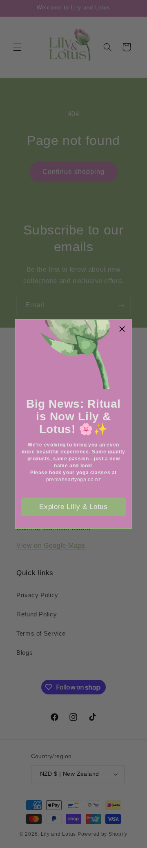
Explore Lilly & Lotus (73, 507)
